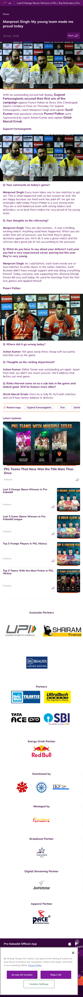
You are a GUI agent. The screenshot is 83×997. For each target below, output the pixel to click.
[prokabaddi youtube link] (70, 935)
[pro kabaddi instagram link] (44, 935)
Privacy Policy (35, 965)
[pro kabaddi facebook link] (26, 935)
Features (8, 479)
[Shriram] (21, 630)
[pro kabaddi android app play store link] (61, 935)
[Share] (77, 480)
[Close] (73, 953)
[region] (39, 971)
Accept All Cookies (22, 974)
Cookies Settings (39, 983)
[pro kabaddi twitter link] (35, 935)
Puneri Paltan (54, 113)
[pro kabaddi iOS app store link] (52, 935)
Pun (62, 407)
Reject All (56, 974)
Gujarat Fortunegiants (39, 407)
